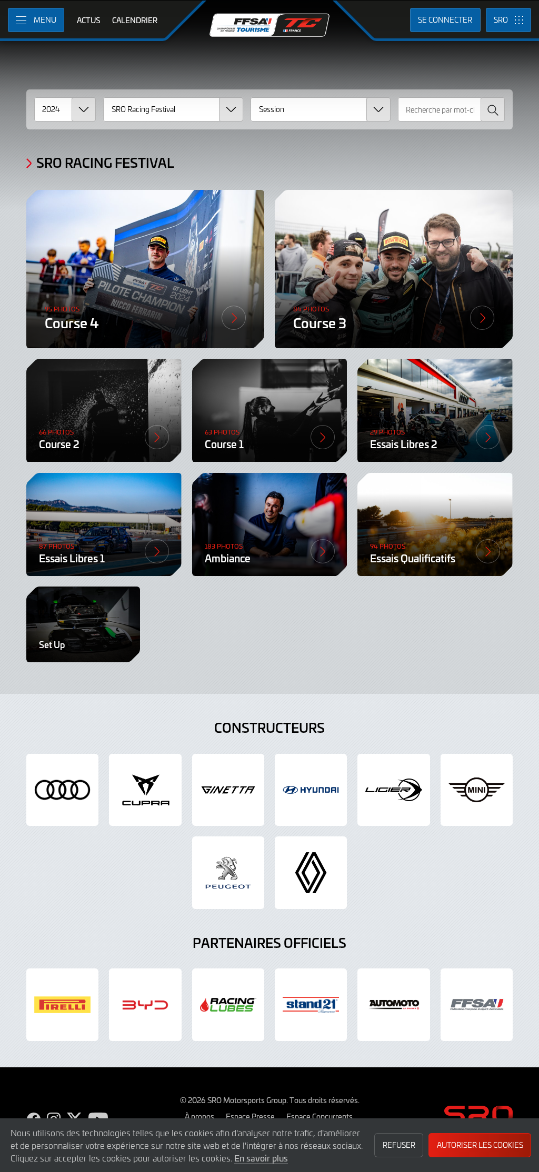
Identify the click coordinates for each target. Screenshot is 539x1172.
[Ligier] (393, 790)
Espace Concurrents (319, 1116)
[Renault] (311, 872)
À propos (199, 1116)
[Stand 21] (311, 1004)
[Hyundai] (311, 790)
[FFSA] (477, 1004)
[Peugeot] (228, 872)
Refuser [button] (399, 1145)
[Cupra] (145, 790)
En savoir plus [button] (261, 1158)
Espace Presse (250, 1116)
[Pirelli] (62, 1004)
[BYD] (145, 1004)
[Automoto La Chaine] (393, 1004)
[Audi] (62, 790)
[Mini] (477, 790)
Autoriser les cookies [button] (480, 1145)
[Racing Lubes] (228, 1004)
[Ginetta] (228, 790)
